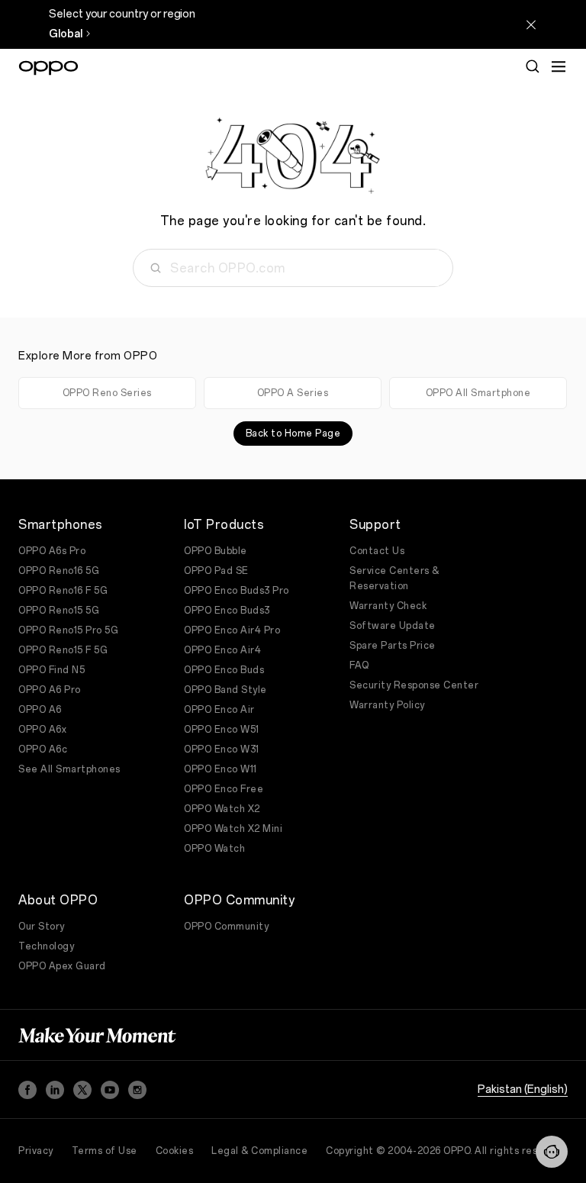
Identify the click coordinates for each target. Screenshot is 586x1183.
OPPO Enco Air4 (222, 650)
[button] (552, 1152)
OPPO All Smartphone (478, 393)
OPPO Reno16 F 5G (63, 590)
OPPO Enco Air (219, 709)
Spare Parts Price (392, 645)
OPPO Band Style (225, 690)
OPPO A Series (293, 393)
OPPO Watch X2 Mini (233, 829)
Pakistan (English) (523, 1089)
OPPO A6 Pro (49, 690)
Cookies (175, 1151)
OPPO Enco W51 (221, 729)
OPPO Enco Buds (224, 670)
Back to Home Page (293, 433)
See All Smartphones (69, 769)
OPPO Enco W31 (221, 749)
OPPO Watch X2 (222, 809)
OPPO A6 (40, 709)
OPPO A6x (42, 729)
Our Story (41, 926)
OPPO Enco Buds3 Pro (236, 590)
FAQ (359, 665)
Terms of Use (104, 1151)
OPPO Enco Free (223, 789)
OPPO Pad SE (216, 571)
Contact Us (376, 551)
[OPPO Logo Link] (48, 68)
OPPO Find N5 (51, 670)
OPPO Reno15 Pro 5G (68, 630)
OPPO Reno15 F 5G (63, 650)
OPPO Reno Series (107, 393)
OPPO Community (226, 926)
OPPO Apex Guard (62, 966)
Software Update (392, 626)
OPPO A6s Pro (51, 551)
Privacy (35, 1151)
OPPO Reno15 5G (58, 610)
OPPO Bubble (215, 551)
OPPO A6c (42, 749)
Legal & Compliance (259, 1151)
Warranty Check (388, 606)
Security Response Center (413, 685)
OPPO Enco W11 (220, 769)
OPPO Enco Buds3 (227, 610)
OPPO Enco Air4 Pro (232, 630)
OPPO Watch (214, 848)
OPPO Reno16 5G (58, 571)
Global (65, 33)
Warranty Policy (387, 705)
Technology (46, 946)
